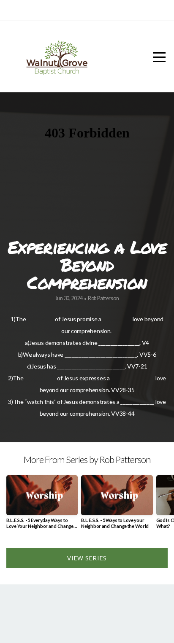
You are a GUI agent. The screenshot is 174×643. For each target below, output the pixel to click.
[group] (42, 505)
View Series (86, 558)
